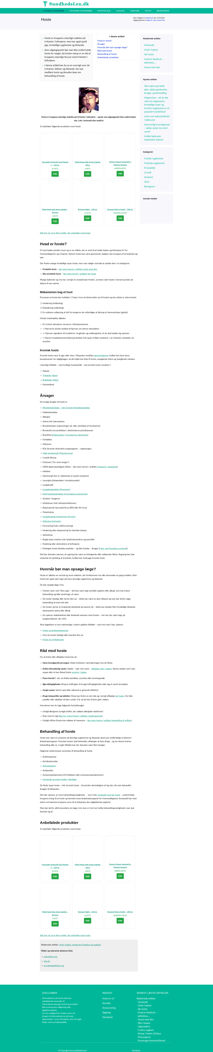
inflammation (58, 435)
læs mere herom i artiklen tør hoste (79, 274)
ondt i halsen (65, 945)
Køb (55, 174)
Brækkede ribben (51, 380)
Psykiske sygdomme (81, 11)
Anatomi (134, 11)
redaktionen (149, 18)
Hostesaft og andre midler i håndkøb (60, 780)
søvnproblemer (101, 356)
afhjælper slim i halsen (101, 669)
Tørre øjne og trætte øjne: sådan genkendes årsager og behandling (155, 89)
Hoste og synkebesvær (53, 640)
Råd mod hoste (104, 51)
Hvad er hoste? (104, 41)
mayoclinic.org (50, 957)
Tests (148, 11)
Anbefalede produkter (108, 57)
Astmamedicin (49, 766)
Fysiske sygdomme (53, 11)
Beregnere (163, 11)
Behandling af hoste (107, 54)
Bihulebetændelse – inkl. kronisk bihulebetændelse (66, 408)
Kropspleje (104, 11)
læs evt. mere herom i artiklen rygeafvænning (81, 716)
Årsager (101, 44)
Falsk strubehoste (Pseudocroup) (58, 453)
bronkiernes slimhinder (77, 435)
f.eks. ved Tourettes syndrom (113, 549)
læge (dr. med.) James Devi (156, 20)
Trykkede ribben (50, 376)
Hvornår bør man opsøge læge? (112, 47)
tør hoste (119, 696)
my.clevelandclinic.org (54, 966)
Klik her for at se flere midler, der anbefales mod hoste (65, 233)
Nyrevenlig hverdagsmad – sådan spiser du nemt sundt (157, 128)
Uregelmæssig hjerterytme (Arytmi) (59, 517)
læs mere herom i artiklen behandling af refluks (109, 721)
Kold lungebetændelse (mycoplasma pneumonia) (65, 494)
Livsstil (120, 11)
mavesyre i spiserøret (107, 467)
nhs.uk (47, 961)
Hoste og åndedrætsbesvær (55, 631)
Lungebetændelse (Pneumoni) (56, 490)
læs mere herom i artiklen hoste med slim (78, 269)
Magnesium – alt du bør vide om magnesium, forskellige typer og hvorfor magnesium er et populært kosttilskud (156, 105)
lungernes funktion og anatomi (86, 945)
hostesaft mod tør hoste (109, 795)
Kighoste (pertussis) (52, 521)
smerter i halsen (79, 672)
